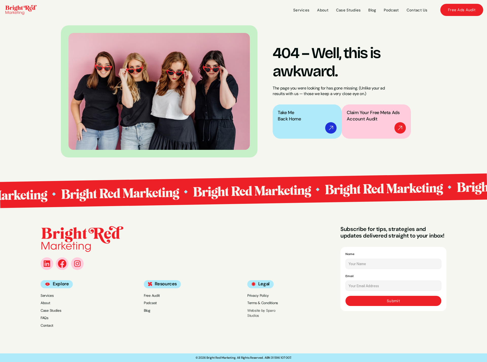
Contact (47, 325)
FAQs (44, 318)
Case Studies (51, 310)
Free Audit (152, 295)
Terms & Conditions (262, 303)
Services (47, 295)
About (45, 303)
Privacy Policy (258, 295)
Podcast (150, 303)
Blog (147, 310)
